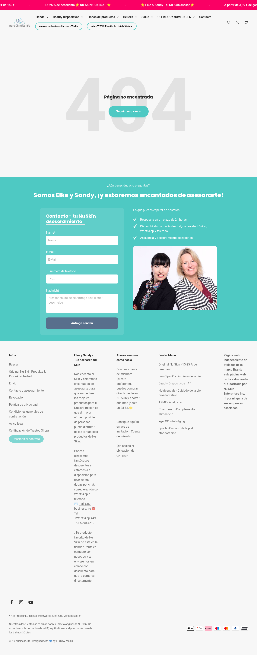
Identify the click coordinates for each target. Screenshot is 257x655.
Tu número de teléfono (61, 271)
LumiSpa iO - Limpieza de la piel (180, 376)
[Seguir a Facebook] (11, 602)
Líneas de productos (101, 17)
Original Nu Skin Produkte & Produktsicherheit (27, 374)
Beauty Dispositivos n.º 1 (175, 383)
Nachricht (52, 290)
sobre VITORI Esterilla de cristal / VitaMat (111, 26)
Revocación (16, 397)
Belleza (128, 17)
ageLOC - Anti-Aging (172, 421)
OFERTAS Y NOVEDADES (174, 17)
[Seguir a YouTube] (30, 602)
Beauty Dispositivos (66, 17)
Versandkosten (72, 615)
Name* (50, 232)
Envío (12, 383)
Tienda (40, 17)
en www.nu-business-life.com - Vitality (58, 26)
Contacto (205, 17)
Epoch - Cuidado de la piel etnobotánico (176, 430)
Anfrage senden (82, 323)
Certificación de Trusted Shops (29, 430)
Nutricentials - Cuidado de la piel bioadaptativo (180, 393)
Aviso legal (16, 423)
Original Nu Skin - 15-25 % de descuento (178, 367)
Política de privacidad (23, 404)
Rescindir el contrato (26, 439)
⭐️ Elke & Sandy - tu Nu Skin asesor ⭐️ (162, 5)
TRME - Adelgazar (170, 402)
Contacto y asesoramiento (26, 390)
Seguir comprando (128, 111)
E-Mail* (51, 252)
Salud (145, 17)
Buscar (13, 364)
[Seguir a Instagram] (21, 602)
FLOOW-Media (64, 640)
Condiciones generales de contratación (26, 414)
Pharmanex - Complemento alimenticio (177, 412)
